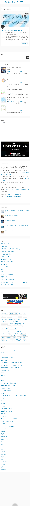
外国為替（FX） (5, 436)
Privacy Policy (4, 264)
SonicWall (3, 326)
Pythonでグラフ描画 (6, 388)
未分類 (27, 13)
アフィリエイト (5, 406)
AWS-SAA (13, 313)
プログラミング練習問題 (7, 274)
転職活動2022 (4, 469)
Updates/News (4, 271)
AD (2, 313)
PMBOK (12, 321)
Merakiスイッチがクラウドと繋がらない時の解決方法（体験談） (17, 225)
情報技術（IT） (4, 439)
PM (6, 321)
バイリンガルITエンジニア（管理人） (16, 71)
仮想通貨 (25, 335)
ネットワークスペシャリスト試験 (9, 418)
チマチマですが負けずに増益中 (14, 194)
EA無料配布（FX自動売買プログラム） (10, 249)
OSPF (3, 321)
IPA (2, 319)
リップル (19, 335)
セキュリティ (20, 331)
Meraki (10, 319)
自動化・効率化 (5, 462)
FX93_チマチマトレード (7, 360)
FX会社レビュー (5, 256)
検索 (2, 54)
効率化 (3, 337)
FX (15, 316)
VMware (3, 398)
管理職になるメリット (9, 230)
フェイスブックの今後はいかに (12, 30)
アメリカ (4, 328)
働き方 (2, 434)
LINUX (2, 373)
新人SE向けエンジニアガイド (8, 284)
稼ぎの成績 (3, 456)
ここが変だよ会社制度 (6, 411)
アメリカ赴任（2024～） (7, 408)
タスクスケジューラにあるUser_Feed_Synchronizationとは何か (18, 97)
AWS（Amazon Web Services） (8, 350)
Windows (20, 326)
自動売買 (18, 340)
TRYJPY (9, 326)
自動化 (12, 340)
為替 (3, 340)
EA (24, 313)
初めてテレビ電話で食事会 (13, 196)
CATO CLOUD (4, 246)
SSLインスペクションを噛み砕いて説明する (14, 89)
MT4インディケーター (6, 259)
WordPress (3, 403)
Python (18, 321)
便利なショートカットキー (7, 279)
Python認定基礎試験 (17, 324)
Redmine (3, 393)
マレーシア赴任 (5, 429)
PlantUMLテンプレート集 (7, 261)
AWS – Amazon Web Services (7, 243)
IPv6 (6, 319)
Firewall (3, 316)
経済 (2, 459)
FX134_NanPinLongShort (6, 357)
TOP (2, 269)
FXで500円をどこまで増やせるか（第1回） (11, 362)
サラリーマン (4, 413)
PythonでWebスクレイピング (8, 385)
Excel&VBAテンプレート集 (7, 251)
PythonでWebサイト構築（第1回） (9, 383)
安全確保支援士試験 (11, 337)
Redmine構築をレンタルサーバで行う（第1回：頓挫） (14, 395)
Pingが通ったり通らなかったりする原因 (14, 67)
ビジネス (23, 333)
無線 (7, 340)
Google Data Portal (5, 370)
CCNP (2, 352)
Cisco (20, 313)
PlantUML (3, 375)
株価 (24, 337)
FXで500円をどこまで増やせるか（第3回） (11, 367)
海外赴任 (3, 451)
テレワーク (5, 334)
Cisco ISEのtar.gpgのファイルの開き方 (11, 215)
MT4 (15, 319)
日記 (2, 444)
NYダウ (19, 319)
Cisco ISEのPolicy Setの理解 (10, 220)
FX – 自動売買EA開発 (6, 254)
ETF (2, 355)
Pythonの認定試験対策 (6, 390)
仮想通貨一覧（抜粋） (6, 277)
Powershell (3, 378)
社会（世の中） (5, 454)
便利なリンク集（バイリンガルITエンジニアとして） (14, 282)
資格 (25, 340)
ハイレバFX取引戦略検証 (7, 421)
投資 (2, 441)
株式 (2, 449)
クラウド (12, 328)
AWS (6, 313)
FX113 (25, 316)
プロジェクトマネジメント (8, 335)
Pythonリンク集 (4, 266)
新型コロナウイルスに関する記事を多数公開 (17, 189)
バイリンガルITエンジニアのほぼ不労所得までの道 (14, 2)
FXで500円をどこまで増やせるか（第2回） (11, 365)
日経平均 (19, 337)
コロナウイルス (8, 331)
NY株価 (25, 319)
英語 (2, 467)
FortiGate (10, 316)
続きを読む (24, 43)
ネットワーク (14, 334)
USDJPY (14, 326)
